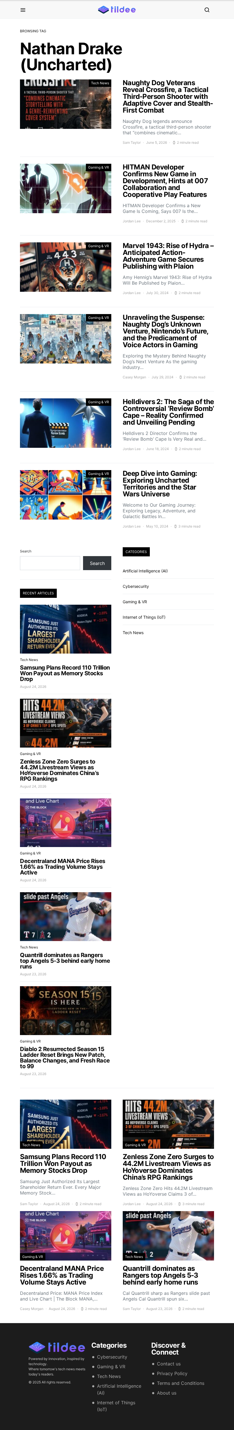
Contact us (169, 1364)
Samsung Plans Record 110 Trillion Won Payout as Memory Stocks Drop (65, 673)
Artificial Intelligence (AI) (145, 570)
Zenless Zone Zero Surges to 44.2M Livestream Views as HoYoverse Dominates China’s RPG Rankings (59, 770)
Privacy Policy (172, 1373)
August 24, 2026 (33, 686)
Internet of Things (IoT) (144, 617)
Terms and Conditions (180, 1383)
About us (166, 1393)
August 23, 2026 (33, 974)
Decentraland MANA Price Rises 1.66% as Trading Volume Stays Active (62, 867)
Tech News (100, 83)
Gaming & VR (98, 167)
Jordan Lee (132, 221)
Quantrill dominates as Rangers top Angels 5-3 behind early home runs (65, 961)
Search (25, 551)
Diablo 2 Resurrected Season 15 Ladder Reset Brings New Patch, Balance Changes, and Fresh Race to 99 (65, 1058)
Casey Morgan (134, 377)
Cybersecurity (136, 586)
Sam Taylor (132, 142)
